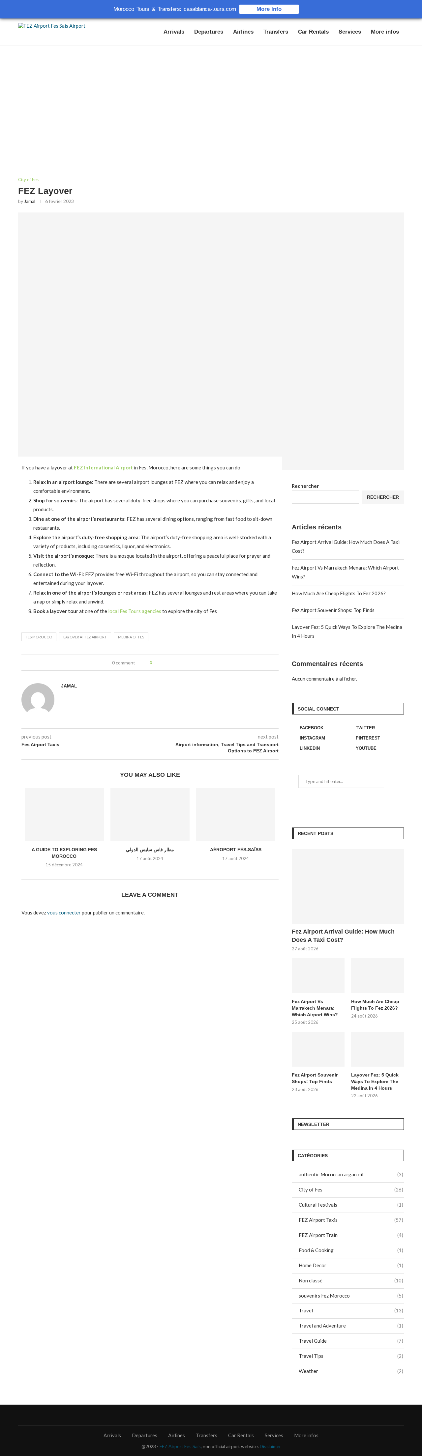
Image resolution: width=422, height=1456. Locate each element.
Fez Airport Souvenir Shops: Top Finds (333, 610)
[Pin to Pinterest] (177, 662)
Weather (351, 1371)
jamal (29, 201)
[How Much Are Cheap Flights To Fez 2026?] (377, 976)
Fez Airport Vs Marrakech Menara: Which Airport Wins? (315, 1008)
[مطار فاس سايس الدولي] (150, 814)
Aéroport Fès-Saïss (235, 849)
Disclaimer (270, 1446)
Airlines (243, 32)
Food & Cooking (351, 1250)
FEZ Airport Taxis (351, 1220)
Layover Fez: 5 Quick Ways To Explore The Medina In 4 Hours (375, 1081)
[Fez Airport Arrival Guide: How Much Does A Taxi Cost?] (348, 886)
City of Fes (28, 179)
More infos (385, 32)
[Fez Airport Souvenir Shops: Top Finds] (318, 1049)
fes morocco (39, 637)
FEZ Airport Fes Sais (180, 1446)
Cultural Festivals (351, 1205)
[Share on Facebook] (164, 662)
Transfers (275, 32)
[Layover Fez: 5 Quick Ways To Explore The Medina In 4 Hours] (377, 1049)
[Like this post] (156, 662)
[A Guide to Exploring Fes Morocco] (64, 814)
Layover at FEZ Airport (85, 637)
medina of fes (131, 637)
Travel (351, 1310)
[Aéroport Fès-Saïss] (235, 814)
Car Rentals (313, 32)
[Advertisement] (211, 111)
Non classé (351, 1280)
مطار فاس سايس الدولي (150, 849)
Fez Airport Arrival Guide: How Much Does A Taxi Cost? (343, 935)
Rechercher (305, 486)
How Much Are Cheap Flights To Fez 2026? (339, 593)
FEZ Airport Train (351, 1235)
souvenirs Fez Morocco (351, 1296)
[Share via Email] (184, 662)
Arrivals (174, 32)
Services (350, 32)
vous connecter (64, 912)
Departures (208, 32)
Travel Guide (351, 1341)
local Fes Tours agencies (134, 611)
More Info (269, 9)
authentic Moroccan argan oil (351, 1174)
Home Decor (351, 1265)
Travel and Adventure (351, 1326)
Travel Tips (351, 1356)
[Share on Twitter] (170, 662)
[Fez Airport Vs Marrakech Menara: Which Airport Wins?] (318, 976)
